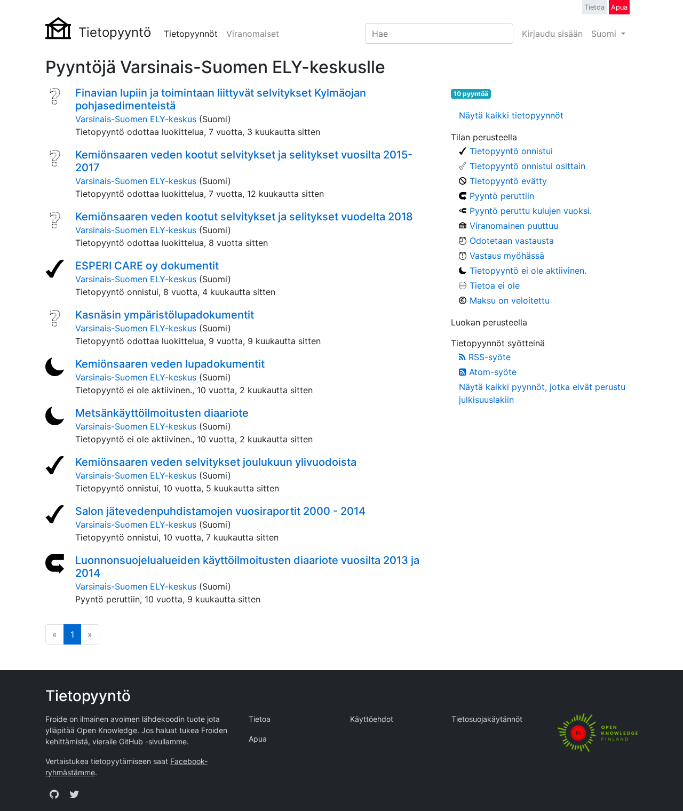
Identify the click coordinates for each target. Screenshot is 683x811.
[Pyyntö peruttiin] (56, 564)
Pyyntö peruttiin (502, 195)
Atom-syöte (491, 372)
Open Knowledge (107, 730)
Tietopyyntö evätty (508, 181)
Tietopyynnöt (191, 33)
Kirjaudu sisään (552, 33)
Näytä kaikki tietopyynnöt (511, 115)
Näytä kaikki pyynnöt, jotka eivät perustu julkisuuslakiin (542, 393)
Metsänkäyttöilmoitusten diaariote (162, 413)
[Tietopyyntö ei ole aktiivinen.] (56, 368)
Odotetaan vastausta (512, 240)
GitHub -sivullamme (153, 741)
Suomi (605, 33)
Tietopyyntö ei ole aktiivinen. (528, 270)
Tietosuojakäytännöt (486, 718)
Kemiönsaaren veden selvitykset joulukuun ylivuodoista (215, 462)
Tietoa (594, 7)
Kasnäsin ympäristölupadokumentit (164, 314)
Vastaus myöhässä (507, 255)
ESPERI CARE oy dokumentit (147, 265)
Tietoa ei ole (495, 285)
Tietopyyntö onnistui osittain (527, 166)
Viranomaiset (252, 33)
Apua (619, 7)
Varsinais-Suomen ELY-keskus (135, 119)
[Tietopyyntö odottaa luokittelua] (56, 97)
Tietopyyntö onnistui (511, 151)
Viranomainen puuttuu (514, 225)
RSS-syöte (488, 357)
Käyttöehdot (371, 718)
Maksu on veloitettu (510, 300)
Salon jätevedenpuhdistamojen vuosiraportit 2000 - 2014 (220, 511)
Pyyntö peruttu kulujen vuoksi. (531, 210)
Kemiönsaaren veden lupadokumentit (170, 363)
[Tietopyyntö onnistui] (56, 270)
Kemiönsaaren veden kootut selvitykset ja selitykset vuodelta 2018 (244, 216)
